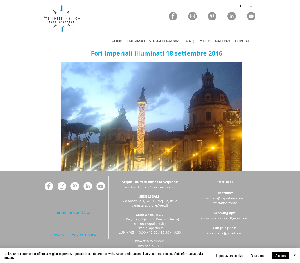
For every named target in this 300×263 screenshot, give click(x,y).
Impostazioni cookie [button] (229, 255)
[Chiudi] (294, 255)
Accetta (280, 255)
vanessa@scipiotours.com (224, 198)
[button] (151, 116)
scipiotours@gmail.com (224, 233)
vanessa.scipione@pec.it (150, 205)
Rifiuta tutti (258, 255)
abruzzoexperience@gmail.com (224, 218)
